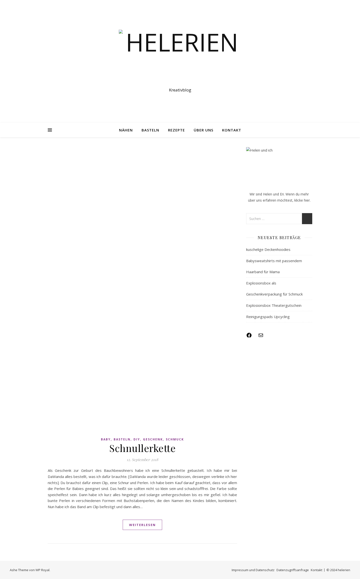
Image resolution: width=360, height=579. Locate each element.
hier (307, 200)
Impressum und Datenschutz (253, 570)
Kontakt (231, 130)
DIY (136, 439)
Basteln (150, 130)
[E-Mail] (261, 336)
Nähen (126, 130)
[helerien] (180, 57)
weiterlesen (142, 525)
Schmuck (175, 439)
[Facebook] (249, 336)
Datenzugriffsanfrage (292, 570)
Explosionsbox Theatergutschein (273, 305)
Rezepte (176, 130)
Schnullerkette (142, 447)
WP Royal (42, 570)
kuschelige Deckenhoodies (268, 249)
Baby (106, 439)
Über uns (203, 130)
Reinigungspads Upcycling (268, 316)
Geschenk (153, 439)
